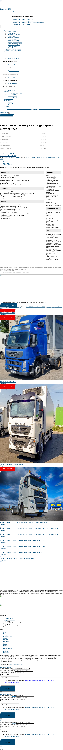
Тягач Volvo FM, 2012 (8, 382)
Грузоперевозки (8, 99)
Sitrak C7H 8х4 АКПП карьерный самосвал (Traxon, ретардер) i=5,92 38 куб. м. (29, 534)
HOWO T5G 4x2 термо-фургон (11, 464)
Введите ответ (5, 674)
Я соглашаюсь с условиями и (29, 681)
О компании (7, 100)
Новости (5, 639)
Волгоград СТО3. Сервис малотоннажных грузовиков (28, 22)
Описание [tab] (6, 161)
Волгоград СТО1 (5, 9)
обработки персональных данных (35, 680)
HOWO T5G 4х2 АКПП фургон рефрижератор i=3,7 (19, 558)
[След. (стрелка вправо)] (2, 749)
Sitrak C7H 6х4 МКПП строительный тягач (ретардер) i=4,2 (22, 540)
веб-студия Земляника (16, 664)
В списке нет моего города (21, 24)
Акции (5, 638)
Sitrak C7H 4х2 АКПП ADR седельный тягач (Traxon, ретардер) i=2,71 (26, 523)
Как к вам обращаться (8, 670)
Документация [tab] (7, 164)
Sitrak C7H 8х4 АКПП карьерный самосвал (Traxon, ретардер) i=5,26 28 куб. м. (29, 528)
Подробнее (3, 314)
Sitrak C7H (29, 157)
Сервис (6, 30)
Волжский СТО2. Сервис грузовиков (23, 21)
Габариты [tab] (6, 163)
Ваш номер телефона (7, 672)
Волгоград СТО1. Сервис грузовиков (23, 19)
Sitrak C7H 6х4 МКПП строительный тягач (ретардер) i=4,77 (22, 552)
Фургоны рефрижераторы (13, 157)
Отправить (7, 688)
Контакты (6, 106)
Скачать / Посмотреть (9, 305)
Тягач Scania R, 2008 (7, 313)
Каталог (5, 633)
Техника (6, 51)
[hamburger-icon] (0, 26)
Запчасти (6, 91)
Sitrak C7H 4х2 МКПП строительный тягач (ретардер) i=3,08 (22, 546)
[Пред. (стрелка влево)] (0, 749)
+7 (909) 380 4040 (34, 109)
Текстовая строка (6, 668)
